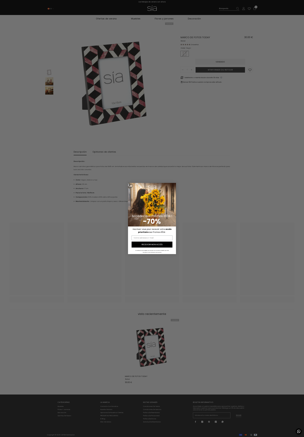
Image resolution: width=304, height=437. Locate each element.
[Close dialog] (131, 186)
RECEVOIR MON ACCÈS (152, 244)
